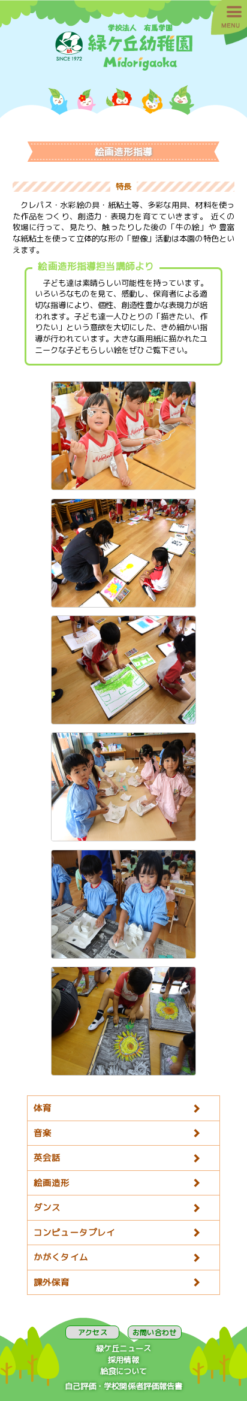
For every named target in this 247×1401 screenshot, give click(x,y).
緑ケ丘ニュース (123, 1348)
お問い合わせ (154, 1332)
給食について (123, 1371)
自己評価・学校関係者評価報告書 (124, 1386)
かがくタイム (61, 1257)
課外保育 (52, 1282)
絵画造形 (52, 1182)
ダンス (47, 1207)
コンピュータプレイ (74, 1232)
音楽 (43, 1133)
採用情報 (124, 1359)
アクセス (92, 1332)
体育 (43, 1107)
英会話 (47, 1157)
